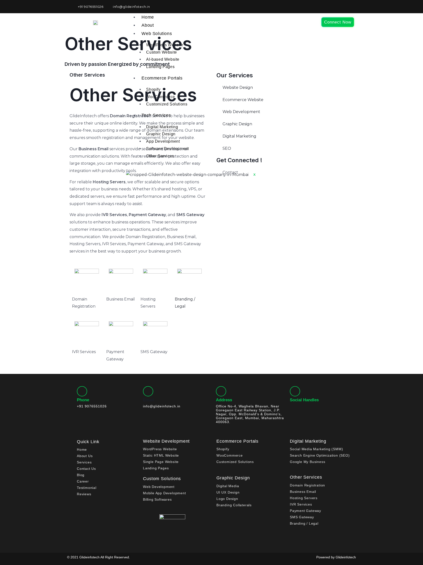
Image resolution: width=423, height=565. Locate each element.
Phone (83, 400)
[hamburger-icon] (307, 17)
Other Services (306, 477)
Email (148, 400)
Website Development (166, 441)
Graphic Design (233, 477)
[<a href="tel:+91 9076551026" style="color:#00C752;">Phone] (82, 391)
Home (147, 17)
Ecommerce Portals (237, 441)
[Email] (148, 391)
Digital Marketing (308, 441)
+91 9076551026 (238, 179)
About (147, 25)
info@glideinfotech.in (161, 406)
